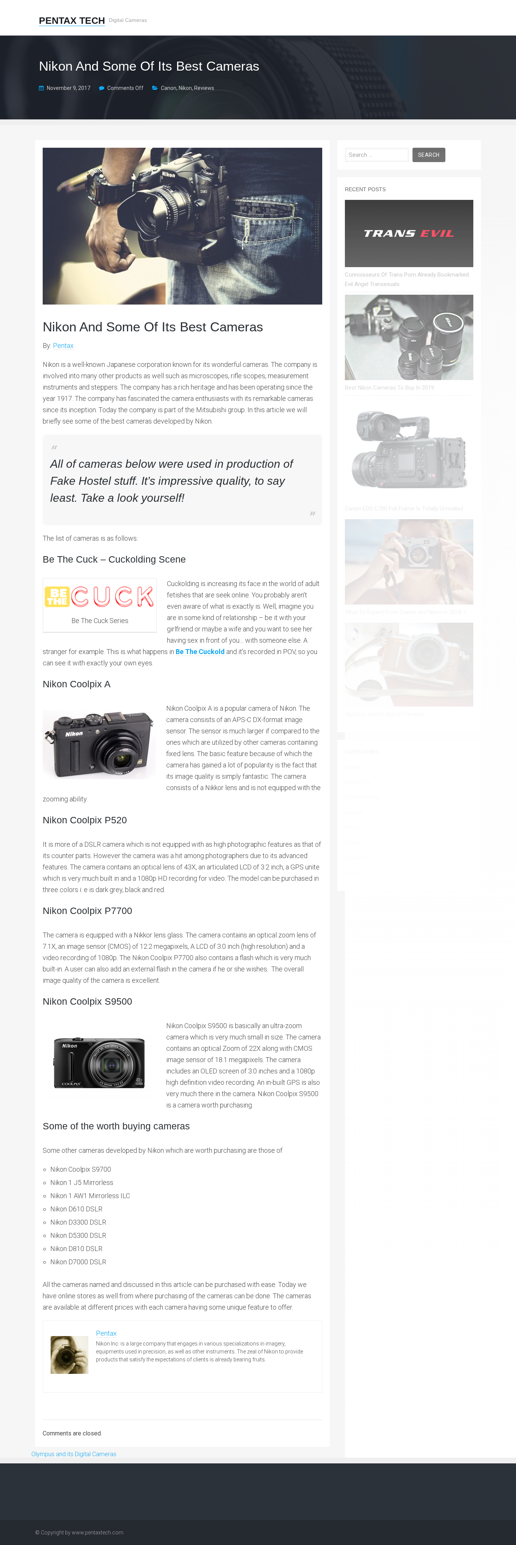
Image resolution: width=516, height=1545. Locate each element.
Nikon (185, 88)
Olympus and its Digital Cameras (73, 1454)
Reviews (204, 88)
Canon (168, 88)
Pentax (63, 346)
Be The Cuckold (200, 652)
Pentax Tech (72, 20)
